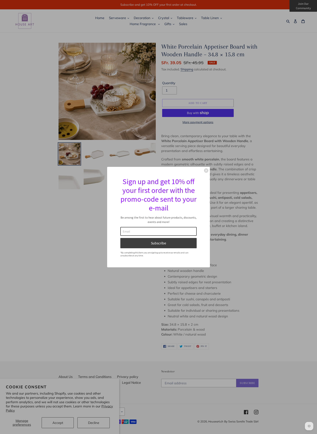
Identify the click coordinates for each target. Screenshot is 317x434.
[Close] (206, 170)
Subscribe (158, 243)
